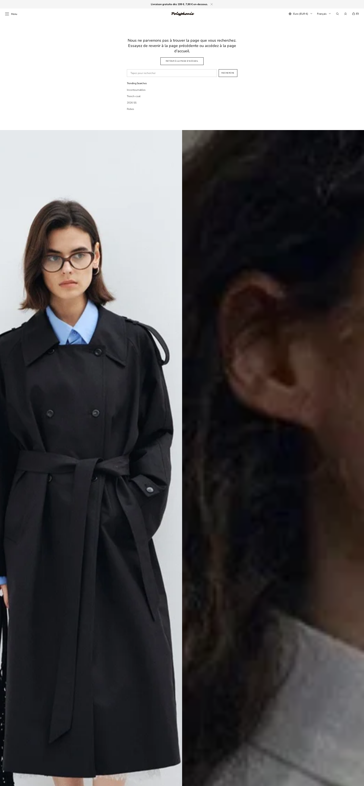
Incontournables (136, 90)
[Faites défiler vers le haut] (357, 779)
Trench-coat (133, 96)
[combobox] (172, 73)
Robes (130, 109)
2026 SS (131, 102)
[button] (337, 13)
